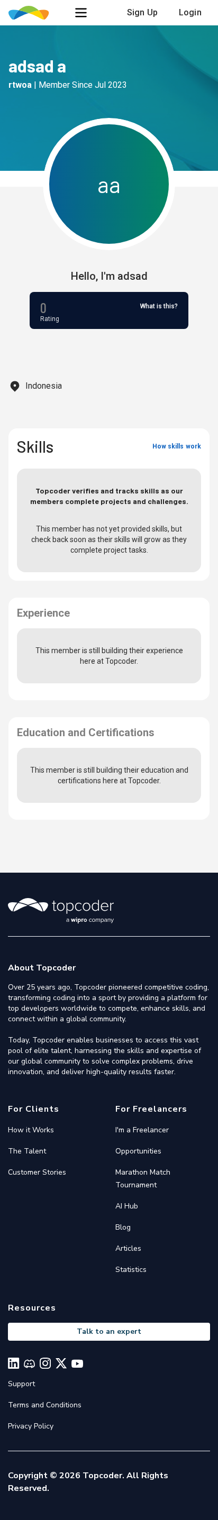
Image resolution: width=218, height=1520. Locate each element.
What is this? (159, 306)
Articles (128, 1248)
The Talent (27, 1151)
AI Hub (126, 1206)
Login (190, 12)
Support (21, 1384)
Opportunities (138, 1151)
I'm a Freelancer (142, 1130)
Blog (123, 1227)
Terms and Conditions (44, 1405)
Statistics (131, 1270)
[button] (80, 12)
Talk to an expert (109, 1331)
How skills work (176, 446)
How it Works (31, 1130)
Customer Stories (37, 1172)
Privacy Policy (30, 1426)
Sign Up (142, 12)
